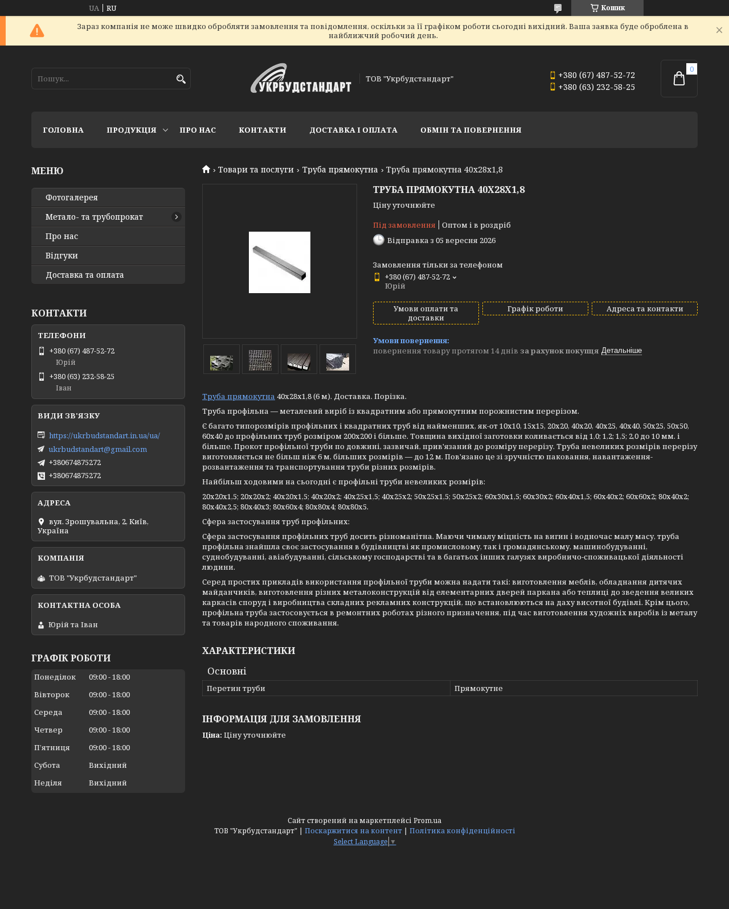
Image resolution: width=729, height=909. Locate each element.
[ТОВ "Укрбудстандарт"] (300, 79)
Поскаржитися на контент (353, 831)
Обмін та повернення (471, 130)
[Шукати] (181, 79)
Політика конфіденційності (462, 831)
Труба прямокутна (340, 169)
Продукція (132, 130)
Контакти (262, 130)
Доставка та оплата (85, 275)
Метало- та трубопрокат (94, 217)
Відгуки (62, 255)
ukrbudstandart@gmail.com (97, 449)
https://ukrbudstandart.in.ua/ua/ (104, 435)
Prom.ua (427, 820)
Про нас (197, 130)
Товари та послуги (256, 169)
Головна (63, 130)
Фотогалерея (72, 197)
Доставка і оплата (353, 130)
